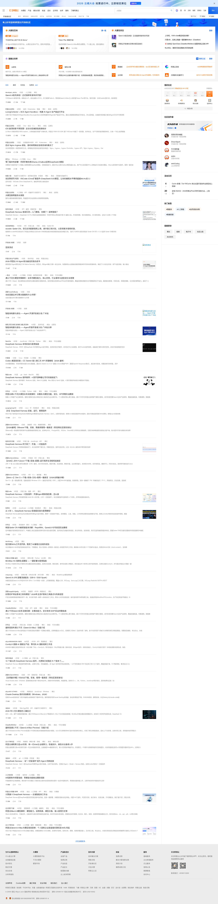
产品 (29, 10)
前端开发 (33, 209)
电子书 (188, 231)
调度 (29, 491)
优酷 (108, 887)
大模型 (23, 10)
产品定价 (64, 867)
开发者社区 (7, 16)
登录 (213, 10)
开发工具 (31, 226)
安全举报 (43, 883)
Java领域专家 (175, 166)
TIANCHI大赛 (72, 16)
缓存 (27, 209)
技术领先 (8, 863)
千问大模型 (37, 860)
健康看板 (147, 871)
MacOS (31, 374)
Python (38, 341)
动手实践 (49, 16)
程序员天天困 (9, 441)
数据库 (29, 424)
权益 (43, 10)
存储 (38, 741)
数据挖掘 (38, 825)
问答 (38, 226)
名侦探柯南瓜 (9, 226)
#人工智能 (180, 209)
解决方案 (36, 10)
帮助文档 (91, 860)
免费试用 (64, 860)
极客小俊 (8, 176)
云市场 (55, 10)
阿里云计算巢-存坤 (11, 791)
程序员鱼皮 (9, 209)
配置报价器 (65, 871)
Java (26, 408)
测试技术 (38, 508)
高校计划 (119, 863)
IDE (25, 226)
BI (30, 408)
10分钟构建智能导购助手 (204, 67)
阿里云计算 (84, 887)
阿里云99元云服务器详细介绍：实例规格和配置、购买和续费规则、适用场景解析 (82, 75)
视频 (24, 242)
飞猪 (77, 887)
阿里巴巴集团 (10, 887)
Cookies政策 (21, 883)
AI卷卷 (7, 358)
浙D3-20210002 (89, 891)
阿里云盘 (138, 887)
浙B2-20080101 (58, 891)
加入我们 (64, 883)
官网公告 (147, 867)
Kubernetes (31, 109)
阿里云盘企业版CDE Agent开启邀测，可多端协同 (144, 75)
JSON (36, 591)
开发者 (40, 176)
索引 (27, 525)
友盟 (103, 887)
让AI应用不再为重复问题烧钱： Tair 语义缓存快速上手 (142, 67)
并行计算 (41, 575)
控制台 (199, 10)
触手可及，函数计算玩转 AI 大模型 (16, 72)
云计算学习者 (9, 808)
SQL (34, 424)
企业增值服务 (148, 860)
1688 (65, 887)
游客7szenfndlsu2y (11, 292)
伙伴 (61, 10)
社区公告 (200, 231)
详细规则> (209, 88)
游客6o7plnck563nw (12, 424)
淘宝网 (18, 887)
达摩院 (123, 887)
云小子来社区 (9, 741)
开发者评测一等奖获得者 (178, 137)
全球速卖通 (40, 887)
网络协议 (43, 591)
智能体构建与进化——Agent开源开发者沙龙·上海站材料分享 (27, 75)
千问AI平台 (27, 887)
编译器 (39, 475)
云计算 (43, 558)
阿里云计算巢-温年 (11, 558)
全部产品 (64, 856)
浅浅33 (7, 708)
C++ (33, 126)
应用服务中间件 (28, 142)
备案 (194, 10)
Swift (25, 374)
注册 (204, 10)
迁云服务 (147, 863)
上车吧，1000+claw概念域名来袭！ (177, 35)
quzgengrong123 (10, 408)
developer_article (11, 92)
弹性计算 (30, 558)
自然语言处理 (32, 176)
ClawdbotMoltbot (10, 608)
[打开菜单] (3, 10)
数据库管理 (41, 424)
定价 (49, 10)
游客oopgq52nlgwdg (12, 591)
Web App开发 (24, 708)
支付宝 (117, 887)
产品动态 (64, 863)
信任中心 (147, 874)
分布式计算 (32, 575)
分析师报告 (9, 874)
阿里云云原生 (9, 109)
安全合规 (8, 871)
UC (100, 887)
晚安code (8, 374)
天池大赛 (91, 867)
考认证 (64, 16)
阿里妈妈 (71, 887)
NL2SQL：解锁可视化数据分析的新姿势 (179, 48)
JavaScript (23, 341)
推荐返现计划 (121, 867)
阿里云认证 (92, 871)
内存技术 (36, 408)
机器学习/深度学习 (20, 176)
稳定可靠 (8, 867)
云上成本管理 (66, 874)
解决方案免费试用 (122, 860)
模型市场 (36, 863)
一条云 (7, 275)
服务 (67, 10)
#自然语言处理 (194, 209)
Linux (29, 159)
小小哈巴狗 (9, 775)
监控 (24, 109)
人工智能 (28, 92)
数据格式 (44, 641)
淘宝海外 (131, 887)
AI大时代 (170, 237)
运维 (34, 391)
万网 (91, 887)
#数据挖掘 (169, 214)
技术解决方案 (93, 856)
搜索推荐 (27, 808)
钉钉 (112, 887)
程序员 (25, 775)
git (21, 374)
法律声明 (8, 883)
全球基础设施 (10, 860)
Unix (24, 126)
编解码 (41, 808)
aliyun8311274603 (11, 691)
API (36, 142)
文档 (189, 10)
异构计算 (24, 575)
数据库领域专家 (176, 151)
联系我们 (54, 883)
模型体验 (25, 16)
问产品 (42, 16)
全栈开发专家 (175, 158)
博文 (35, 92)
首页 (19, 16)
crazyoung (8, 575)
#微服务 (169, 209)
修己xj (7, 159)
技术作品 (31, 258)
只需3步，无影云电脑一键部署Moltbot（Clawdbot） (183, 39)
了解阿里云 (75, 10)
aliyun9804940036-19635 (13, 641)
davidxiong (8, 541)
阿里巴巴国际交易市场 (54, 887)
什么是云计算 (10, 856)
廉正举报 (33, 883)
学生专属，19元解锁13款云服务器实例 (70, 72)
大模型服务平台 (39, 856)
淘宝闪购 (146, 887)
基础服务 (147, 856)
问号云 (7, 391)
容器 (38, 109)
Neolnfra (8, 341)
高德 (96, 887)
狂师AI (7, 508)
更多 (210, 30)
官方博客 (56, 16)
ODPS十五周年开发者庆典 (204, 75)
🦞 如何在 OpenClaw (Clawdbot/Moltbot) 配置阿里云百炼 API (187, 44)
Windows (15, 159)
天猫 (33, 887)
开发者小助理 (9, 242)
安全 (29, 126)
